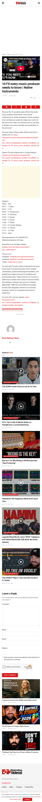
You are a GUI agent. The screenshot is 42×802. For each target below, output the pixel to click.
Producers (19, 787)
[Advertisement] (21, 29)
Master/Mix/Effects (17, 54)
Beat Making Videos (10, 338)
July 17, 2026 (6, 465)
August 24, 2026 (12, 702)
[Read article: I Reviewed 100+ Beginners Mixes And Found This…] (21, 482)
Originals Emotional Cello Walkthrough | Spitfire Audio (19, 700)
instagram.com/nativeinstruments (22, 257)
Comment (6, 604)
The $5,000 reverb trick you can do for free (19, 386)
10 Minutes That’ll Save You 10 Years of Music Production (20, 752)
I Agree (27, 799)
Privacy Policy (29, 787)
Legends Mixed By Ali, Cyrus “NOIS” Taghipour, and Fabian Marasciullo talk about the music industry (21, 539)
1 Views (4, 754)
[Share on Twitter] (16, 107)
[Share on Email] (26, 107)
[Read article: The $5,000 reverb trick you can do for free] (21, 370)
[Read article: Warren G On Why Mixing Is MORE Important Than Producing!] (21, 444)
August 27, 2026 (7, 389)
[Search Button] (39, 3)
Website (4, 648)
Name (4, 630)
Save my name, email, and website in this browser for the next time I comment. (22, 658)
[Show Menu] (3, 3)
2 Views (4, 702)
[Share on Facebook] (6, 107)
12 (12, 504)
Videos (11, 787)
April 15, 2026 (6, 545)
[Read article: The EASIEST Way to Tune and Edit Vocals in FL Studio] (21, 561)
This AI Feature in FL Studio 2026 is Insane (15, 726)
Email (4, 639)
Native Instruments (13, 317)
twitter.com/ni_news (15, 262)
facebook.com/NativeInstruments (22, 259)
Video (8, 54)
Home (3, 54)
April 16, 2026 (6, 504)
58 (12, 583)
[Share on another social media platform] (35, 107)
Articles (4, 787)
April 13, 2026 (6, 583)
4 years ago (12, 95)
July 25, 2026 (6, 427)
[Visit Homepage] (21, 3)
